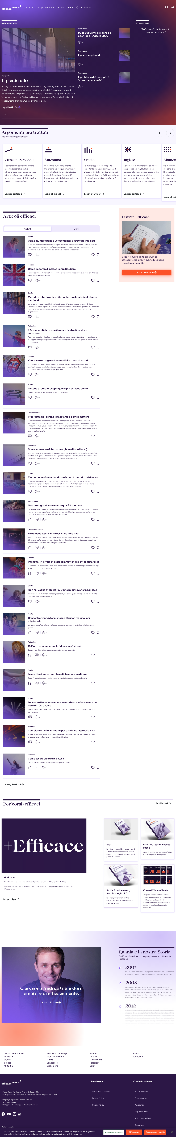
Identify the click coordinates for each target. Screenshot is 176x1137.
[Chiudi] (172, 1132)
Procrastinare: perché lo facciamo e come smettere (58, 416)
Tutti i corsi (162, 803)
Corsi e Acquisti (141, 1098)
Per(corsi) (73, 7)
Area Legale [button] (97, 1081)
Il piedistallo (15, 81)
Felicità (93, 1053)
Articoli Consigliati (143, 1118)
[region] (88, 1132)
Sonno (136, 1053)
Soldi (92, 1066)
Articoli (61, 7)
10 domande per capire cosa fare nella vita (53, 533)
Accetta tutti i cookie (155, 1132)
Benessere (52, 1062)
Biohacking (52, 1066)
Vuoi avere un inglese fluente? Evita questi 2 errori (58, 360)
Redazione (139, 1125)
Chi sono (86, 7)
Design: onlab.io (8, 1127)
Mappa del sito (141, 1111)
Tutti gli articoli (13, 784)
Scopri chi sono (49, 1002)
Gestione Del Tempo (57, 1053)
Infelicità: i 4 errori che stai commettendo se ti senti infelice (63, 561)
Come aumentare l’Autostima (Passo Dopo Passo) (57, 449)
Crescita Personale (19, 160)
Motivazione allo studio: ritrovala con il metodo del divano (63, 477)
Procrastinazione (55, 1056)
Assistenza (139, 1105)
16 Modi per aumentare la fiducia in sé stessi (54, 646)
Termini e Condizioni (101, 1091)
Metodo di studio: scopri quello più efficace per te (58, 388)
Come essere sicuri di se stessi (46, 758)
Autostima (52, 160)
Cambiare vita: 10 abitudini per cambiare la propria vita (61, 730)
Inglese (129, 160)
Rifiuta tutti (134, 1132)
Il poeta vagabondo (89, 55)
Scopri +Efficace (45, 7)
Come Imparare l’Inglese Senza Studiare (52, 269)
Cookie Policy (98, 1105)
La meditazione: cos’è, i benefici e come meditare (57, 674)
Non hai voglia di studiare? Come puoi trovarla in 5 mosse (62, 590)
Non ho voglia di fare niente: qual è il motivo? (55, 505)
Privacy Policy (98, 1098)
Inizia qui (29, 7)
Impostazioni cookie (114, 1132)
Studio (89, 160)
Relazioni (94, 1062)
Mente (50, 1059)
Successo (138, 1056)
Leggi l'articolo (10, 107)
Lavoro (93, 1056)
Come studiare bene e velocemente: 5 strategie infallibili (61, 240)
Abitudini (8, 1066)
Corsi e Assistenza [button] (142, 1081)
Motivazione (96, 1059)
